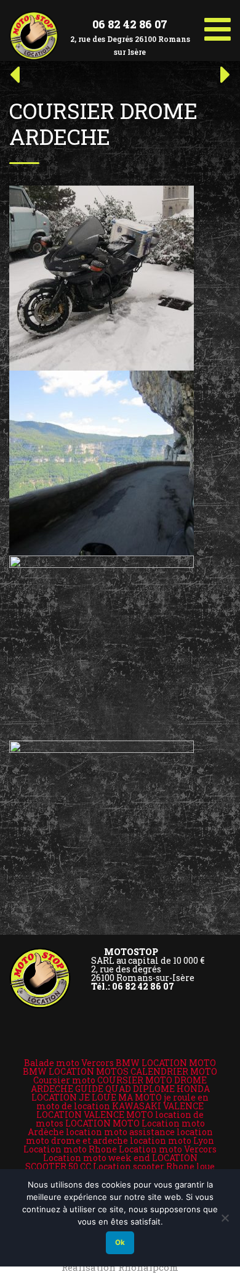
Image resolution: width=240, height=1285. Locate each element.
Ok (120, 1242)
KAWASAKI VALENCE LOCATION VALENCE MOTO (120, 1110)
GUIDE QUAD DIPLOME (125, 1088)
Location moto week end (96, 1158)
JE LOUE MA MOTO (120, 1097)
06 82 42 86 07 (129, 24)
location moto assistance (120, 1132)
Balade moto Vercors (69, 1063)
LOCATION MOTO (102, 1123)
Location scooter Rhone (143, 1166)
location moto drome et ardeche (119, 1136)
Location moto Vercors (168, 1149)
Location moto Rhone (70, 1149)
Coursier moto (64, 1080)
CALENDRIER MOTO (173, 1071)
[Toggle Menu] (217, 24)
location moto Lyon (172, 1140)
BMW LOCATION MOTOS (76, 1071)
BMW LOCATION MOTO (166, 1063)
